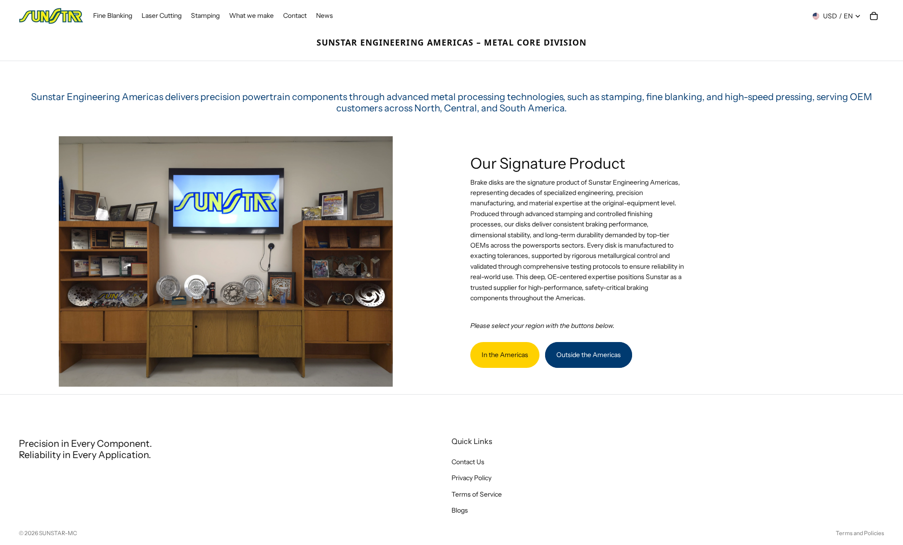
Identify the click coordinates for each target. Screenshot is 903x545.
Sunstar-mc (58, 533)
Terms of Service (477, 494)
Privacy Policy (471, 478)
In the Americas (505, 354)
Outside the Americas (588, 354)
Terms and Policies (860, 533)
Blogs (460, 510)
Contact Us (468, 462)
